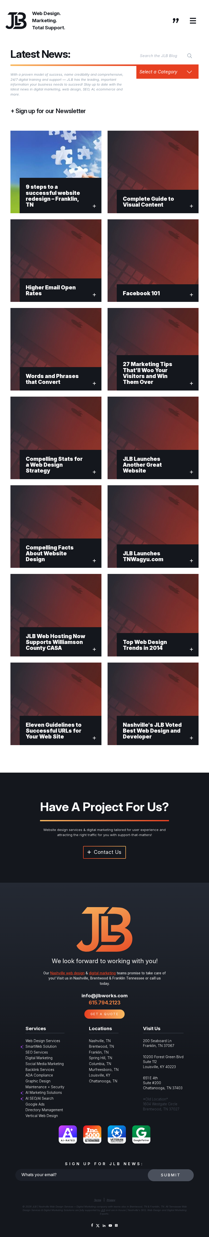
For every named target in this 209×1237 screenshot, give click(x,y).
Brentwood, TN (101, 1046)
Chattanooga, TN (103, 1081)
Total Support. (48, 28)
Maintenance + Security (44, 1087)
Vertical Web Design (41, 1116)
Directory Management (44, 1110)
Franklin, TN (99, 1052)
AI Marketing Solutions (43, 1093)
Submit (171, 1175)
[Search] (189, 56)
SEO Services (36, 1052)
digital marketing (102, 973)
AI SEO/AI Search (39, 1098)
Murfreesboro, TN (104, 1070)
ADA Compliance (39, 1075)
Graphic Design (37, 1081)
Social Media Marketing (44, 1064)
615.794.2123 (105, 1003)
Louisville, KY (99, 1075)
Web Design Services (42, 1041)
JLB (103, 1210)
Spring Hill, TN (100, 1058)
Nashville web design (67, 973)
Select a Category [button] (158, 71)
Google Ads (35, 1104)
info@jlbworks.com (105, 996)
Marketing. (44, 20)
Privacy (111, 1200)
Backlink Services (39, 1070)
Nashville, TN (100, 1041)
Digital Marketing (39, 1058)
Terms (97, 1200)
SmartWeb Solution (41, 1046)
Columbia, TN (100, 1064)
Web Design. (46, 13)
